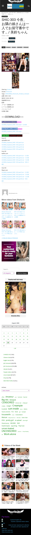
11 (8, 336)
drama (25, 409)
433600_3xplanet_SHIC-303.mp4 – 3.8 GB (14, 124)
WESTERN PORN (8, 381)
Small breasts (6, 426)
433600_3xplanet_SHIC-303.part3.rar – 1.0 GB (15, 160)
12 (12, 336)
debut (21, 409)
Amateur (12, 38)
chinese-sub (18, 403)
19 (12, 339)
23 (27, 339)
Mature (4, 417)
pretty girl (10, 420)
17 (4, 339)
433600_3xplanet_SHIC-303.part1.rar (13, 142)
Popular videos (7, 372)
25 (8, 342)
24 (4, 342)
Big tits (5, 400)
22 (23, 339)
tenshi (11, 191)
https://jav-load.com (7, 530)
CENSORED (19, 47)
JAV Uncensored (7, 366)
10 (4, 336)
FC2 (12, 412)
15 (23, 336)
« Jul (15, 348)
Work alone (10, 434)
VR (2, 434)
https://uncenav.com (7, 532)
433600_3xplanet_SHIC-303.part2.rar (13, 145)
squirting (14, 426)
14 (20, 336)
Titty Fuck (21, 426)
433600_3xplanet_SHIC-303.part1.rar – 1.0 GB (15, 155)
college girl (24, 403)
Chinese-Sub (6, 357)
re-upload (18, 420)
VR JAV (5, 378)
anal (16, 397)
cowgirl (8, 406)
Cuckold (4, 409)
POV (3, 420)
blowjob (14, 47)
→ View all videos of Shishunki (10, 238)
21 (20, 339)
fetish (16, 412)
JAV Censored (5, 12)
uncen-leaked (8, 428)
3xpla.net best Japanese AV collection (18, 525)
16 (27, 336)
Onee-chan (25, 417)
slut (18, 423)
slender (13, 423)
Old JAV (5, 369)
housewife (6, 414)
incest (13, 414)
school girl (25, 420)
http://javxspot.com (13, 193)
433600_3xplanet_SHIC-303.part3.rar (13, 147)
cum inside (13, 408)
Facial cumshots (6, 412)
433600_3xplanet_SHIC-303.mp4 (11, 131)
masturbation (19, 414)
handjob (24, 412)
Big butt (25, 397)
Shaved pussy (5, 423)
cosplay (3, 406)
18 (8, 339)
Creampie (17, 405)
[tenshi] (5, 192)
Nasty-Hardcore (11, 417)
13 (16, 336)
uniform (19, 431)
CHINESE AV (6, 354)
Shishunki (11, 41)
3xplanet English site (15, 519)
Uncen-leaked (7, 375)
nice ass (19, 417)
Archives (4, 387)
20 (16, 339)
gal (20, 412)
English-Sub (6, 360)
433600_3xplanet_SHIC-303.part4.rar (13, 149)
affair (3, 397)
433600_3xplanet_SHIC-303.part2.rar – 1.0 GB (15, 158)
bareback (20, 397)
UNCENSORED (9, 431)
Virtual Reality (26, 431)
